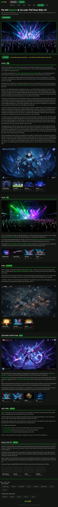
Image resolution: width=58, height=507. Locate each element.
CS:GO (24, 5)
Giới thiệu (40, 5)
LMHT (34, 5)
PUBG (29, 5)
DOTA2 (18, 5)
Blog (47, 5)
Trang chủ (12, 5)
